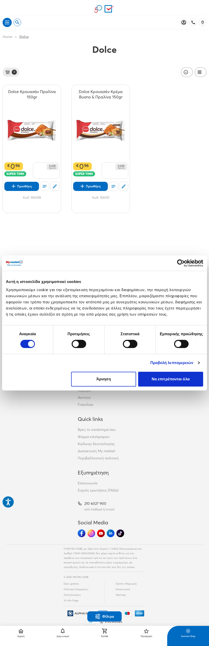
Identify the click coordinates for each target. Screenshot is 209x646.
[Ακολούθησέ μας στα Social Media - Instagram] (91, 533)
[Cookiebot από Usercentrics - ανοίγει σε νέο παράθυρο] (181, 263)
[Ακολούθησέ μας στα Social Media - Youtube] (101, 533)
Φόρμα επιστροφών (94, 436)
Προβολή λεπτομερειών (171, 362)
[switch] (79, 344)
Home (7, 36)
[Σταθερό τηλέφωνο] (193, 22)
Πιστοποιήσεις (72, 595)
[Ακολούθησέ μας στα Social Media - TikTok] (120, 533)
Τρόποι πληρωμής (126, 583)
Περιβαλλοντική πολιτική (98, 458)
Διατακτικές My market (96, 451)
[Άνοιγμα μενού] (7, 22)
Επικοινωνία (87, 483)
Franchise (85, 404)
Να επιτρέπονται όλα (171, 379)
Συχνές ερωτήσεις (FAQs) (98, 490)
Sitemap (121, 595)
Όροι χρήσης (71, 583)
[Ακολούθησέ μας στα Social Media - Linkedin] (110, 533)
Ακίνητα (84, 397)
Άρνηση (103, 379)
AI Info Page (71, 600)
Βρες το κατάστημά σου (97, 429)
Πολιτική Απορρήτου (76, 589)
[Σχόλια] (54, 186)
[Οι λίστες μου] (44, 186)
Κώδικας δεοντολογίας (96, 444)
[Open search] (17, 22)
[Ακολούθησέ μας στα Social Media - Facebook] (81, 533)
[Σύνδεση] (184, 22)
